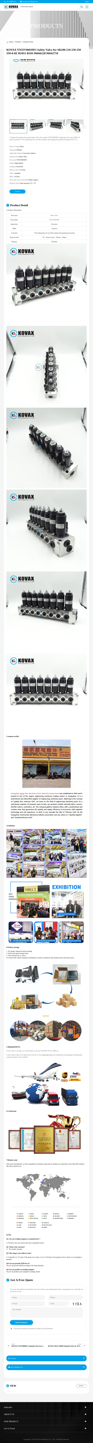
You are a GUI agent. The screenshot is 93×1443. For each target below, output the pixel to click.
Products (18, 42)
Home (11, 42)
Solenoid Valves (28, 42)
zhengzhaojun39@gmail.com (30, 1)
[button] (83, 126)
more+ (81, 1386)
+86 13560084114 (11, 1)
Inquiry (17, 191)
